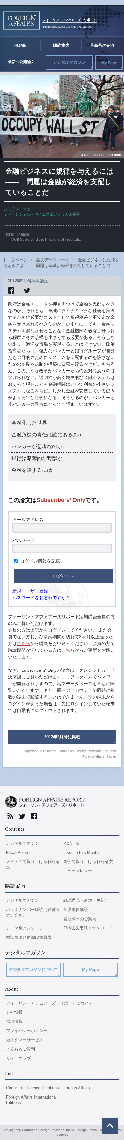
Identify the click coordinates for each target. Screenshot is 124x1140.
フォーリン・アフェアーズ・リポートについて (49, 1003)
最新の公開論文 (21, 62)
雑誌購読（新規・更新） (86, 900)
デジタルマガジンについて (33, 969)
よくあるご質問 (20, 1049)
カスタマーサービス (24, 1039)
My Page (109, 63)
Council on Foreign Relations (32, 1088)
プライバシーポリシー (26, 1030)
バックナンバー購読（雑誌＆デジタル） (33, 912)
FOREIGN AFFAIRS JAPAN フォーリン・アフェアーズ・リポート (45, 804)
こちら (23, 643)
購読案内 (61, 45)
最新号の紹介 (102, 45)
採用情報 (14, 1021)
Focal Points (17, 852)
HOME (20, 45)
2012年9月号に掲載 (62, 737)
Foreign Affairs (76, 1088)
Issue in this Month (81, 852)
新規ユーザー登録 (30, 590)
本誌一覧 (71, 843)
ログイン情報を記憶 (39, 560)
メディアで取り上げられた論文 (33, 864)
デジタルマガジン (69, 62)
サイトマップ (18, 1058)
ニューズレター (77, 870)
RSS (12, 816)
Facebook (35, 816)
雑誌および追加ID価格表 (29, 937)
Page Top (110, 1126)
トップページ (15, 259)
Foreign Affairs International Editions (31, 1100)
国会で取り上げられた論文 (88, 861)
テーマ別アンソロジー (26, 928)
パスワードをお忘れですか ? (41, 597)
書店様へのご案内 (79, 918)
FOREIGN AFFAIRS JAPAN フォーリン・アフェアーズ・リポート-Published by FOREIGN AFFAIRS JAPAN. (50, 20)
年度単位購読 (75, 909)
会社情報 (14, 1012)
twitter (24, 816)
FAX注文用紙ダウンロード (88, 928)
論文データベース (52, 259)
